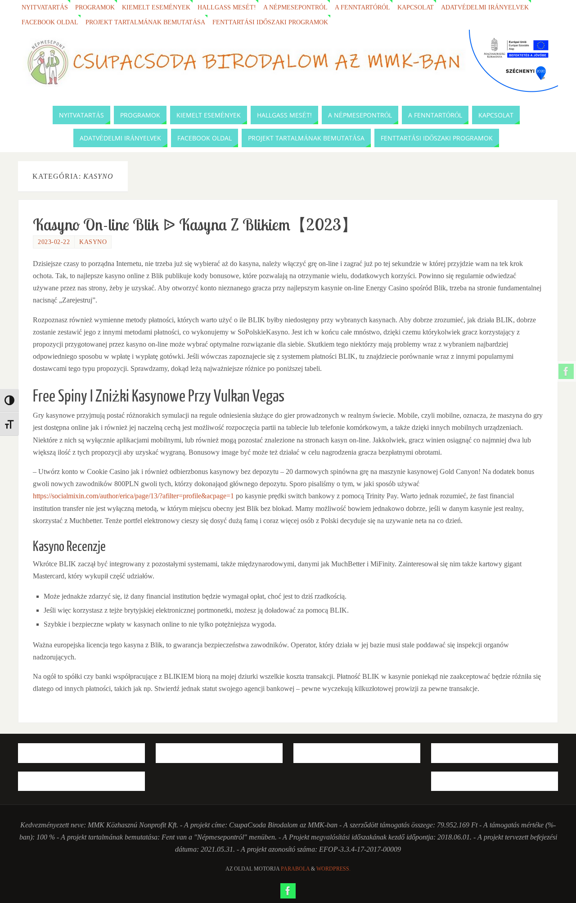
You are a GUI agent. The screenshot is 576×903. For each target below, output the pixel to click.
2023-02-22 (54, 242)
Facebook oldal (50, 22)
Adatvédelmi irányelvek (485, 7)
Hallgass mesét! (227, 7)
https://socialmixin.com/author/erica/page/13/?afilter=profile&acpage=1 (133, 496)
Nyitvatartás (45, 7)
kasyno (93, 242)
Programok (95, 7)
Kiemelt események (156, 7)
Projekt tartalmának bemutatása (145, 22)
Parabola (295, 869)
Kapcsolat (415, 7)
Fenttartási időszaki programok (270, 22)
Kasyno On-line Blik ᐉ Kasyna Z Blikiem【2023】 (195, 224)
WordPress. (333, 869)
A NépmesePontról (295, 7)
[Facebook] (566, 371)
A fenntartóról (362, 7)
